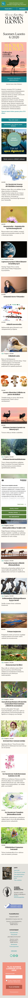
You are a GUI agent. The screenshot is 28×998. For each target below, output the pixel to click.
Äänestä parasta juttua (18, 877)
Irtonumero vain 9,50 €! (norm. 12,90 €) (13, 125)
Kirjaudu (14, 951)
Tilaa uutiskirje (18, 880)
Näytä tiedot (20, 504)
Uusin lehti (16, 870)
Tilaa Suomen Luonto (19, 872)
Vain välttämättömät (14, 516)
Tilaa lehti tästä (13, 120)
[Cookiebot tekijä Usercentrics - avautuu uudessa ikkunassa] (20, 480)
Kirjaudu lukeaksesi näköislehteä (14, 79)
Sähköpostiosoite (10, 973)
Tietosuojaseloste (14, 946)
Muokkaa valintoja (13, 512)
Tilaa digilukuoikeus (19, 874)
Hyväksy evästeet (14, 508)
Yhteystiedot (14, 934)
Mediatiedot (14, 944)
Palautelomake (14, 932)
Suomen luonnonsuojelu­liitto (19, 896)
